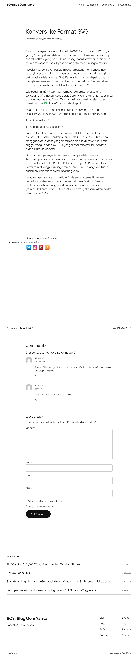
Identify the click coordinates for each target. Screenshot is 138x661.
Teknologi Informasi (54, 38)
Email (28, 475)
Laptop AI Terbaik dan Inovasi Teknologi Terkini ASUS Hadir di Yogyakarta (51, 590)
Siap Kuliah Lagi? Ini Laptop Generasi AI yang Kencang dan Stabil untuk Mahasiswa (58, 581)
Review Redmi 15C (18, 572)
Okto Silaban (40, 361)
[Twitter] (28, 247)
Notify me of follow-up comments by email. (46, 501)
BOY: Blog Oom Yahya (20, 4)
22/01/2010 (39, 358)
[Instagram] (34, 247)
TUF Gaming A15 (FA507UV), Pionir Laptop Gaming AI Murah (44, 564)
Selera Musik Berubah (21, 327)
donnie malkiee (41, 388)
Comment (30, 428)
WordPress (126, 653)
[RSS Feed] (47, 247)
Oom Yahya (39, 38)
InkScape (75, 110)
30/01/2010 (39, 385)
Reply (37, 376)
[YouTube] (41, 247)
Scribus (88, 181)
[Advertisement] (69, 215)
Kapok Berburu (120, 327)
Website (29, 488)
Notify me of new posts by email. (41, 506)
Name (29, 462)
